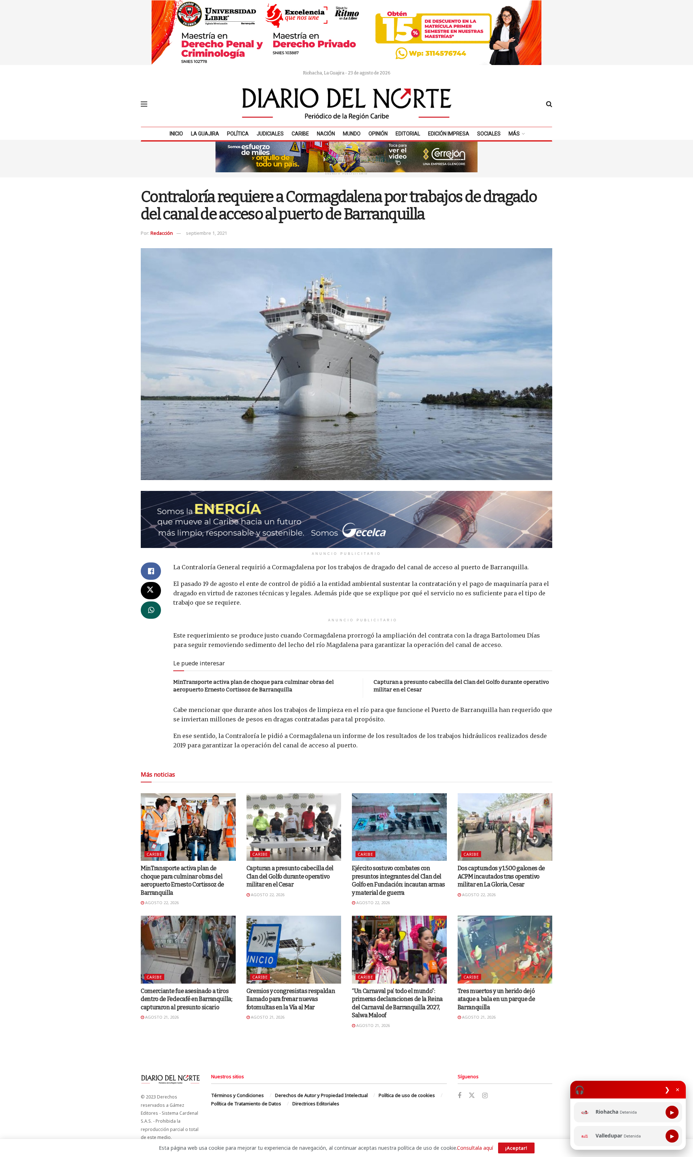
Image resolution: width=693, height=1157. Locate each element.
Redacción (162, 233)
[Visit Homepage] (347, 104)
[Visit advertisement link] (346, 32)
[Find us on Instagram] (485, 1096)
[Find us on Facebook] (459, 1096)
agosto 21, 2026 (161, 1017)
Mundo (352, 134)
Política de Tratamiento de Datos (246, 1103)
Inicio (176, 134)
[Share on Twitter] (151, 590)
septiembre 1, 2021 (206, 233)
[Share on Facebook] (151, 571)
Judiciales (270, 134)
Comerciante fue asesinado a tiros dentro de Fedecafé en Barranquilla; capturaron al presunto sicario (186, 999)
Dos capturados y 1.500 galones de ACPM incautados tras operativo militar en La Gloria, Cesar (501, 876)
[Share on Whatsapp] (151, 610)
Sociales (489, 134)
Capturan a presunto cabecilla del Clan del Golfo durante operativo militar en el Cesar (290, 876)
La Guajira (205, 134)
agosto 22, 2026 (161, 902)
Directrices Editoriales (315, 1103)
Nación (326, 134)
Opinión (378, 134)
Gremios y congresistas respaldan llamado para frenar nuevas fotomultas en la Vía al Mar (291, 999)
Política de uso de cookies (407, 1095)
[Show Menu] (144, 104)
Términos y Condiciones (237, 1095)
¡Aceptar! (516, 1148)
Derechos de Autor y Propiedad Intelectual (321, 1095)
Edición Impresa (448, 134)
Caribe (300, 134)
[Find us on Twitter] (471, 1095)
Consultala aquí (475, 1147)
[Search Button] (549, 104)
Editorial (408, 134)
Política (238, 134)
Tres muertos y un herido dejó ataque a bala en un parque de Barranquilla (496, 999)
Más (514, 134)
